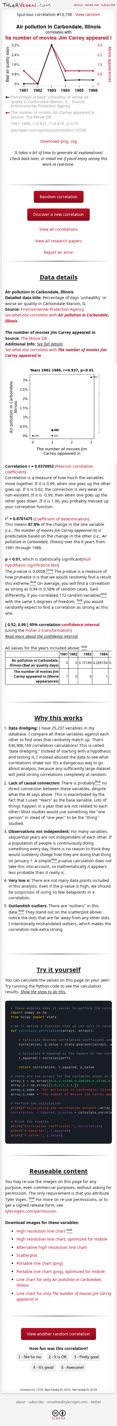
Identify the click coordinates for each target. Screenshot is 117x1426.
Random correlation (59, 196)
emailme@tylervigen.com (67, 1402)
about (78, 5)
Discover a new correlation (58, 214)
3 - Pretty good (86, 1357)
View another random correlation (58, 1334)
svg (73, 141)
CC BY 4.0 (58, 1418)
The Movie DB (34, 338)
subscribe (108, 5)
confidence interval (80, 624)
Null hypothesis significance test (48, 561)
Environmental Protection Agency (52, 309)
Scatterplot (26, 1255)
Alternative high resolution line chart (51, 1247)
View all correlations (58, 229)
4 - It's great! (43, 1367)
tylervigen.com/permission (30, 1211)
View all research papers (58, 241)
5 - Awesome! (72, 1367)
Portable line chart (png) (39, 1263)
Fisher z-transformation (48, 630)
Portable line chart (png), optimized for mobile (60, 1271)
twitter (96, 1402)
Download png (54, 141)
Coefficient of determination (61, 518)
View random (87, 14)
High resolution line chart (40, 1231)
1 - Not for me (29, 1357)
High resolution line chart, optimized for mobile (61, 1239)
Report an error (58, 252)
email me (92, 5)
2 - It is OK (58, 1357)
